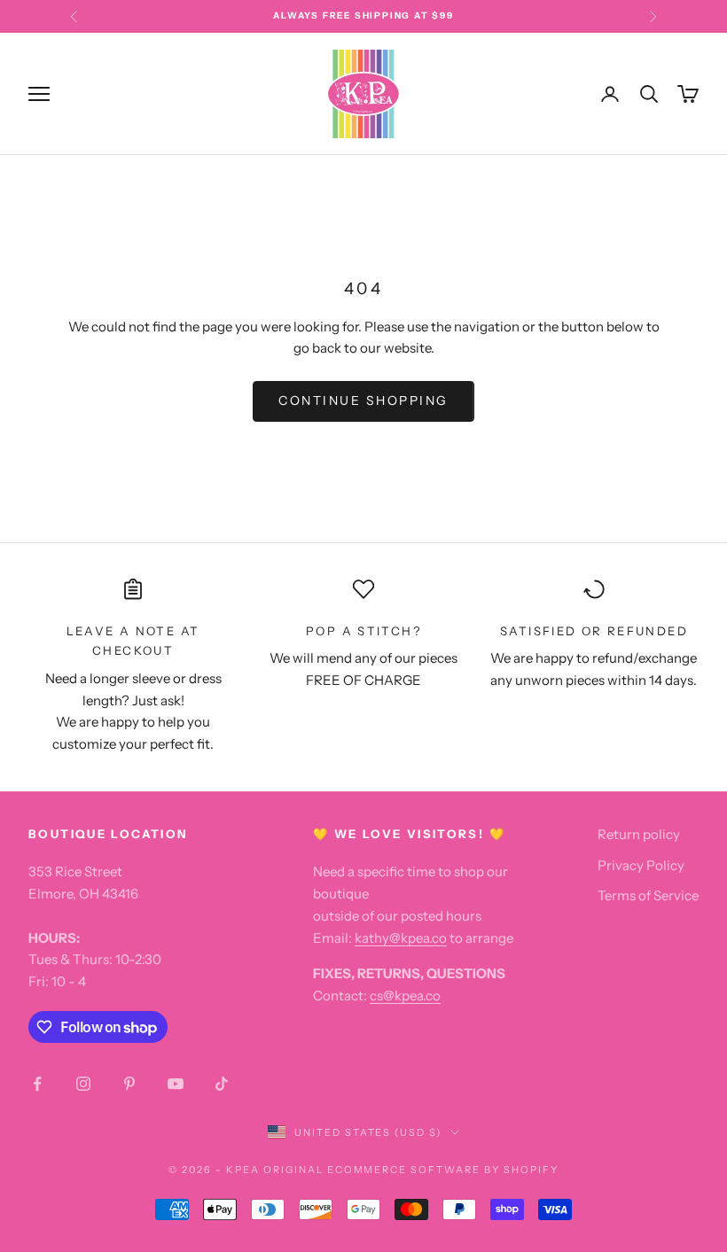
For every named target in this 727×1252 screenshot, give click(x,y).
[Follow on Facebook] (37, 1084)
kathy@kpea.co (401, 937)
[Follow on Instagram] (83, 1084)
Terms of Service (648, 895)
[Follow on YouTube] (175, 1084)
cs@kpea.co (405, 995)
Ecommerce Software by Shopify (443, 1169)
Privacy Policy (641, 865)
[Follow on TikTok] (222, 1084)
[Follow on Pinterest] (129, 1084)
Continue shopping (363, 400)
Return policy (639, 834)
